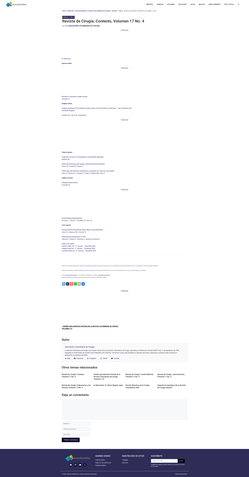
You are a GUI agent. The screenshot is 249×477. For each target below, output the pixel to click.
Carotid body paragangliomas (72, 218)
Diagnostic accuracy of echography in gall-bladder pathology (82, 157)
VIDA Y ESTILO (229, 4)
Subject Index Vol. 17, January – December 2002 (78, 248)
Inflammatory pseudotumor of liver (74, 237)
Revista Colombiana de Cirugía (99, 11)
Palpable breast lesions (70, 182)
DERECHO (160, 4)
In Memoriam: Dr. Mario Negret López (108, 385)
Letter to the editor (68, 244)
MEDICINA (149, 4)
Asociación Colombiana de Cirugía (84, 26)
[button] (238, 4)
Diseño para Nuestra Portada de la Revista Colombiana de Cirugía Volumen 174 (107, 376)
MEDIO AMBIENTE (214, 4)
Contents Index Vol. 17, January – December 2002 (79, 251)
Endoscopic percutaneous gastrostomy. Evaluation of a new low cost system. (88, 171)
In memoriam (66, 59)
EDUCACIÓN (182, 4)
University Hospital (68, 110)
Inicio (64, 11)
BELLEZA (202, 4)
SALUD (192, 4)
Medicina (71, 11)
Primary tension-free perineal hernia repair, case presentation (82, 230)
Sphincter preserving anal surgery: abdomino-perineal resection (83, 164)
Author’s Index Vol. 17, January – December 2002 (79, 246)
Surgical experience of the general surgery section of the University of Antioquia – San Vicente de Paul (97, 108)
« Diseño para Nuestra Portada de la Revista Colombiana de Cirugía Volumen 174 (90, 327)
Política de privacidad (181, 474)
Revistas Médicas (81, 11)
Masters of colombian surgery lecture (74, 96)
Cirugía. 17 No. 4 (117, 11)
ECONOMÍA (171, 4)
